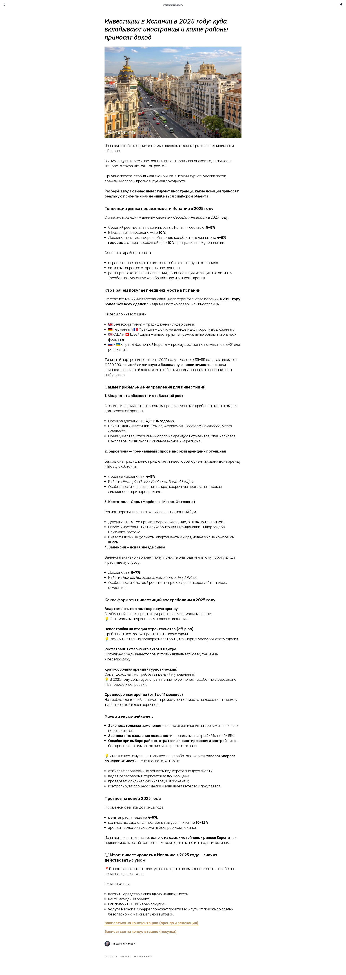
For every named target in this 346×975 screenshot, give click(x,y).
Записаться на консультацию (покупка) (141, 931)
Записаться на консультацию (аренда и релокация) (151, 922)
